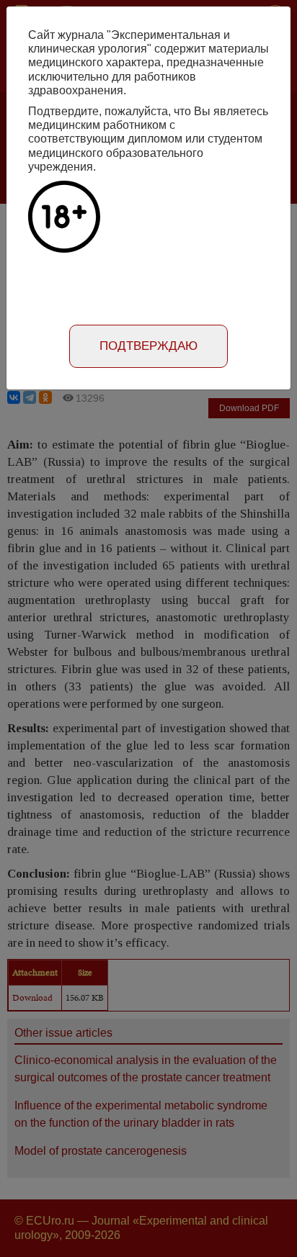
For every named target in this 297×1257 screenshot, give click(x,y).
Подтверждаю (148, 346)
